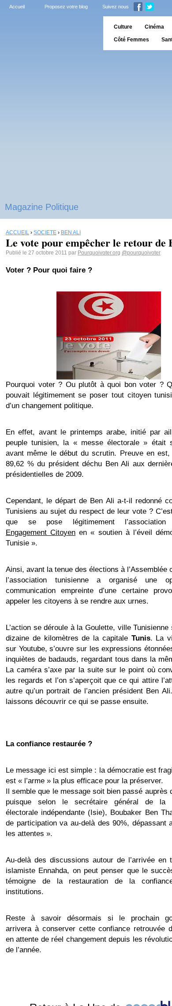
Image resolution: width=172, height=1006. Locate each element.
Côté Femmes (131, 40)
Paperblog (48, 33)
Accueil (17, 6)
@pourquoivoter (141, 253)
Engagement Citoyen (40, 532)
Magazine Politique (42, 207)
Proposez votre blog (66, 6)
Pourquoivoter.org (99, 253)
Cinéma (154, 27)
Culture (123, 27)
